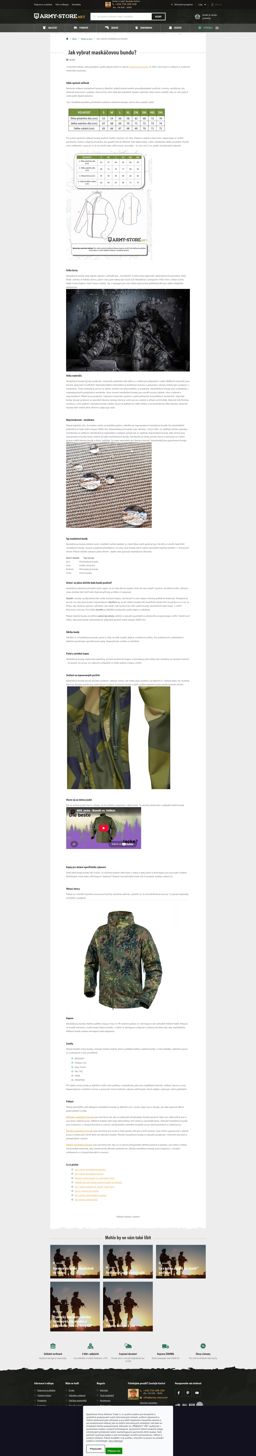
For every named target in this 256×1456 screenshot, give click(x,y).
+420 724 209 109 (153, 1390)
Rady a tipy (106, 1405)
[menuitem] (49, 28)
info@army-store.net (156, 1397)
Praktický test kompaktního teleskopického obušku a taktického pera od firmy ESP (72, 1320)
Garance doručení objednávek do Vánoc (73, 1270)
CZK (200, 4)
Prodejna (41, 1400)
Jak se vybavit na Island (87, 1191)
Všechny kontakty (148, 1402)
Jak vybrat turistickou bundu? (89, 1173)
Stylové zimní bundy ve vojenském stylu (94, 1178)
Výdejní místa (44, 1395)
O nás (71, 1390)
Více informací (116, 1440)
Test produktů (107, 1395)
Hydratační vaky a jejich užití (125, 1272)
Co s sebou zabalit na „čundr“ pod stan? (94, 1186)
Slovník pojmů (76, 1405)
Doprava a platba (43, 4)
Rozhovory (105, 1400)
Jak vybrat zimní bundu (86, 1199)
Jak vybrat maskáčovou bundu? (90, 1169)
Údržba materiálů (77, 1400)
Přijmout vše (114, 1451)
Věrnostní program (183, 4)
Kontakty (76, 4)
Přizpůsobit (95, 1448)
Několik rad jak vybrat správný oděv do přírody (98, 1182)
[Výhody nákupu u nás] (128, 1306)
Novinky (104, 1390)
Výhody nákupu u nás (120, 1325)
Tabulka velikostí (77, 1395)
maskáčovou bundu (138, 66)
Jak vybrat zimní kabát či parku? (91, 1195)
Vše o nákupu (62, 4)
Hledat (158, 16)
